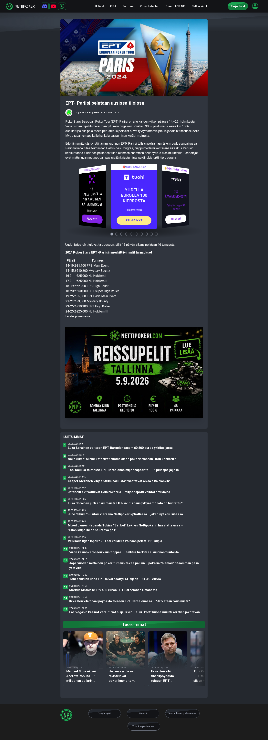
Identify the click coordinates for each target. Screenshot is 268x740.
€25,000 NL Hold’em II (92, 281)
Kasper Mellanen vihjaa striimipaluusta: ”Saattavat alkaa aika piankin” (119, 481)
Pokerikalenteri (150, 6)
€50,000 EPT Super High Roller (98, 291)
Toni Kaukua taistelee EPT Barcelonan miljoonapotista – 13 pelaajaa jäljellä (123, 470)
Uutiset (99, 6)
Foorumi (128, 6)
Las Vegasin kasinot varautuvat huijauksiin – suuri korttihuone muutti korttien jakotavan (134, 612)
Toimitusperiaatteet (143, 726)
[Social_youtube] (53, 6)
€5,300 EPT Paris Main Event (96, 296)
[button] (255, 6)
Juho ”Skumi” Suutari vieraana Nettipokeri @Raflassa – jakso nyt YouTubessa (125, 514)
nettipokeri (93, 112)
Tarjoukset (238, 6)
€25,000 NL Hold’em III (92, 311)
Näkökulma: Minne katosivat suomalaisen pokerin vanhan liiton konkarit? (122, 459)
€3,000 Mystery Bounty (92, 301)
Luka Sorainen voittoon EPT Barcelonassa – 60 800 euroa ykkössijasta (120, 448)
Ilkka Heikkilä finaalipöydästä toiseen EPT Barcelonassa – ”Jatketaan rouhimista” (129, 601)
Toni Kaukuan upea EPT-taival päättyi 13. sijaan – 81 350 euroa (115, 579)
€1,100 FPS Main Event (92, 265)
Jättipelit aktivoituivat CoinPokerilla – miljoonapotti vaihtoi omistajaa (119, 492)
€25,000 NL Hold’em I (91, 276)
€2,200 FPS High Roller (92, 286)
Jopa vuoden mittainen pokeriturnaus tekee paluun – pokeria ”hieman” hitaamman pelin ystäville (134, 565)
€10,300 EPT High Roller (93, 306)
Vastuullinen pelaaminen (182, 713)
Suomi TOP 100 (175, 6)
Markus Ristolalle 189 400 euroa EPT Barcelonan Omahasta (113, 590)
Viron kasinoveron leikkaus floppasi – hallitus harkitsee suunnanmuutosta (124, 552)
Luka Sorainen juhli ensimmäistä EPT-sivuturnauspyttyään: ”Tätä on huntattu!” (125, 503)
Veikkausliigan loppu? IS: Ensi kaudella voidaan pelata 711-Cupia (115, 541)
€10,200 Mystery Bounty (93, 271)
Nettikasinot (199, 6)
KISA (113, 6)
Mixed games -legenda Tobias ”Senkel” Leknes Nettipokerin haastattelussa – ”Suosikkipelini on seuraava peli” (125, 528)
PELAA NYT (92, 219)
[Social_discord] (45, 6)
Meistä (143, 713)
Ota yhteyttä (104, 713)
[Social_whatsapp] (62, 6)
